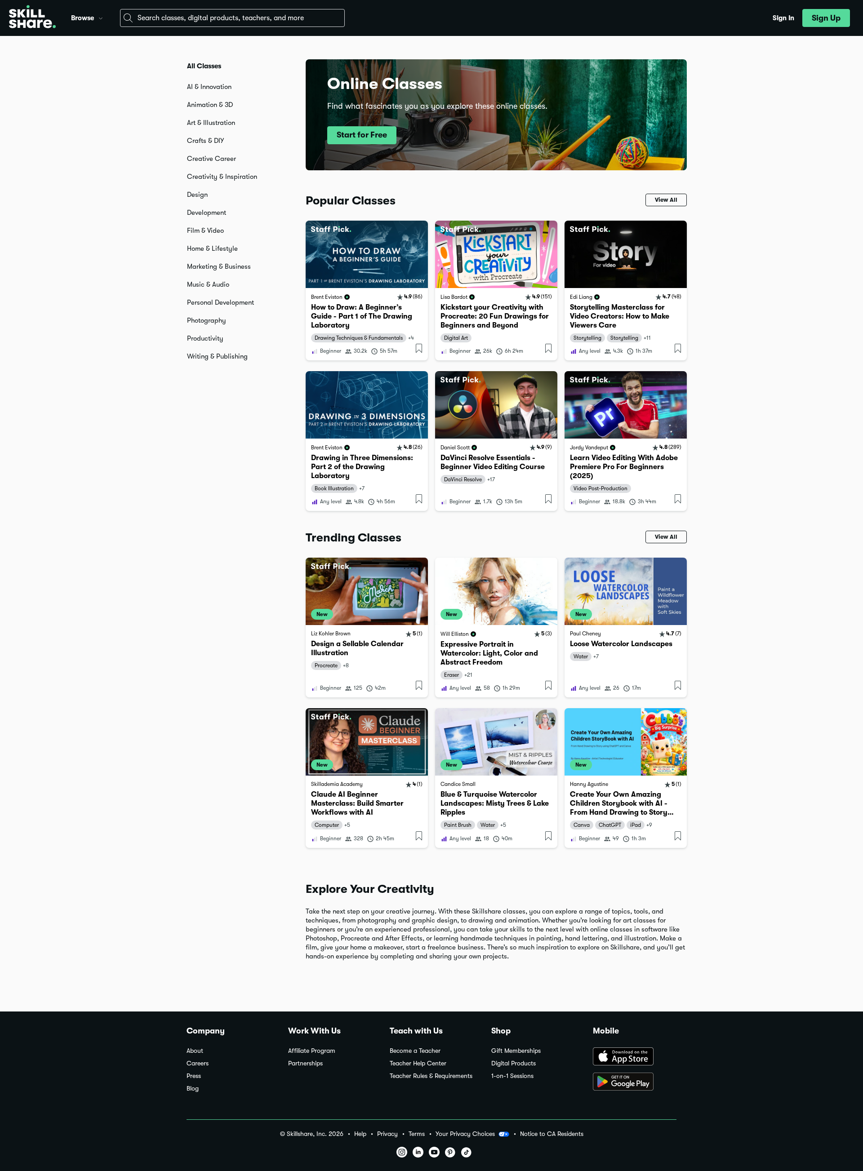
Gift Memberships (516, 1050)
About (195, 1050)
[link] (367, 290)
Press (194, 1076)
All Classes (204, 66)
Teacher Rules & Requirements (431, 1076)
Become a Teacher (415, 1050)
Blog (193, 1088)
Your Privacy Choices (465, 1133)
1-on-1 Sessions (512, 1076)
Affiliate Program (311, 1050)
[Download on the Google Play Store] (634, 1082)
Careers (198, 1063)
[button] (100, 17)
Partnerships (305, 1063)
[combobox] (232, 18)
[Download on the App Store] (634, 1057)
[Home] (32, 18)
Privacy (387, 1134)
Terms (417, 1134)
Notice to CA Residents (551, 1134)
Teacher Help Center (418, 1063)
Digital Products (513, 1063)
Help (360, 1134)
